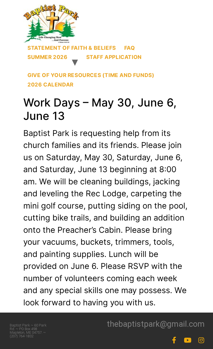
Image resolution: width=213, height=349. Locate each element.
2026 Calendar (50, 84)
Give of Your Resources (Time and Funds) (90, 75)
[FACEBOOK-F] (174, 340)
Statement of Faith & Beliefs (71, 48)
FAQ (129, 48)
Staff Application (114, 57)
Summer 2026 (47, 57)
